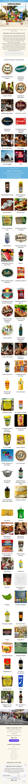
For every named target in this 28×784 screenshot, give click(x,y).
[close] (25, 765)
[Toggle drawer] (1, 4)
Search (14, 746)
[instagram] (14, 780)
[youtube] (16, 780)
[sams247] (14, 4)
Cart (26, 4)
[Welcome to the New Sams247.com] (14, 16)
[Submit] (23, 775)
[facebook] (12, 780)
